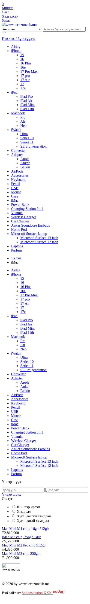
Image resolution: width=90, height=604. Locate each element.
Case (14, 196)
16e (23, 67)
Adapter (17, 155)
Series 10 (27, 138)
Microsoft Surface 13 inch (39, 238)
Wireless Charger (23, 217)
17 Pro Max (29, 71)
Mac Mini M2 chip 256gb (20, 553)
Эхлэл (16, 258)
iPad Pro (26, 96)
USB (14, 188)
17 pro (25, 76)
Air (22, 121)
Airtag (15, 47)
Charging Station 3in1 (27, 209)
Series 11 (26, 142)
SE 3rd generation (33, 146)
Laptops (17, 246)
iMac (14, 200)
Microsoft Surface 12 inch (39, 242)
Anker (25, 163)
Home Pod (19, 229)
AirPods (17, 171)
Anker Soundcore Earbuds (30, 225)
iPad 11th (27, 109)
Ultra (24, 134)
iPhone (16, 51)
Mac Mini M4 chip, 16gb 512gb (25, 529)
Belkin (25, 167)
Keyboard (18, 180)
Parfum (16, 250)
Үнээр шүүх (11, 494)
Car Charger (20, 221)
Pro (22, 117)
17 (22, 84)
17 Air (25, 80)
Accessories (19, 175)
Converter (18, 150)
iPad (14, 92)
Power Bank (20, 204)
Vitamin (17, 213)
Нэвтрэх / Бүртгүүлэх (18, 39)
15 (22, 55)
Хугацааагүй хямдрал (34, 516)
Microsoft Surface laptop (29, 234)
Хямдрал (24, 511)
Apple (24, 159)
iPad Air (26, 101)
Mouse (16, 192)
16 (22, 59)
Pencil (15, 184)
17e (23, 88)
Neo (23, 125)
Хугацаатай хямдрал (33, 521)
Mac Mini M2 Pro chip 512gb (23, 545)
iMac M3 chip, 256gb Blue (21, 537)
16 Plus (25, 63)
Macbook (18, 113)
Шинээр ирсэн (28, 507)
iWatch (16, 130)
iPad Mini (27, 105)
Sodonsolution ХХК (37, 593)
